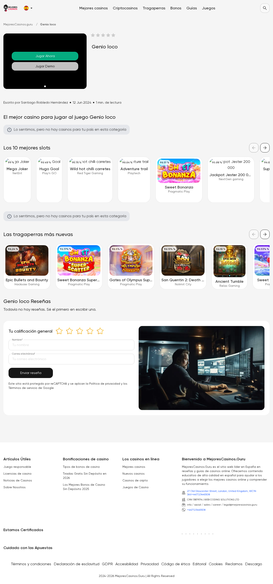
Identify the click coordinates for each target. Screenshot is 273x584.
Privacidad (150, 564)
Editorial (199, 564)
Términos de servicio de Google (31, 388)
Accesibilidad (126, 564)
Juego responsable (17, 466)
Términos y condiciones (31, 564)
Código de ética (175, 564)
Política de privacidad (104, 383)
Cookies (216, 564)
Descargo (253, 564)
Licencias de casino (17, 473)
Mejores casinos (133, 466)
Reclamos (234, 564)
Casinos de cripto (135, 480)
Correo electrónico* (23, 353)
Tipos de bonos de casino (81, 466)
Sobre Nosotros (14, 487)
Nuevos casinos (133, 473)
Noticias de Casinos (17, 480)
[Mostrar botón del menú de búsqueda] (265, 8)
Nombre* (17, 339)
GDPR (107, 564)
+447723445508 (201, 494)
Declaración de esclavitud (76, 564)
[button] (28, 8)
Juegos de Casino (135, 487)
